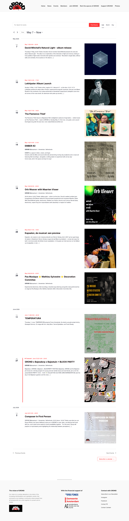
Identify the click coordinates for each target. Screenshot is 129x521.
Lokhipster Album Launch (38, 83)
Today (22, 32)
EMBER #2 (30, 146)
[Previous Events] (14, 32)
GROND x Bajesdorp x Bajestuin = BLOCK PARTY (50, 362)
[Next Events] (17, 32)
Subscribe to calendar (105, 459)
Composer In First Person (38, 416)
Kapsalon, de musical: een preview (42, 233)
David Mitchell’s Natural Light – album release (48, 48)
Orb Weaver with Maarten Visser (41, 189)
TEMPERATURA (33, 318)
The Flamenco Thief (35, 114)
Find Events (94, 25)
